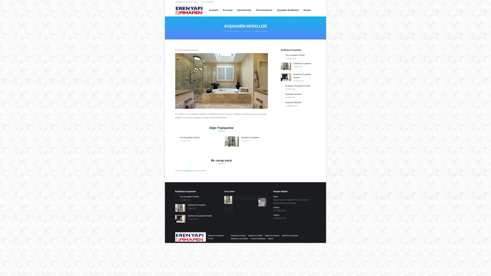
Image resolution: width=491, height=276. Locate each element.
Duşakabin (246, 31)
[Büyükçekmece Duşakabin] (262, 202)
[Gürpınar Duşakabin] (237, 199)
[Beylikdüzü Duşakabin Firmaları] (245, 197)
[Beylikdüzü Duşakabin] (228, 200)
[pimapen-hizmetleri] (228, 211)
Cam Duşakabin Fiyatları (190, 137)
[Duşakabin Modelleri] (262, 197)
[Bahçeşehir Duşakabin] (245, 199)
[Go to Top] (487, 272)
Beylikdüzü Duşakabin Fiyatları (302, 76)
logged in (188, 170)
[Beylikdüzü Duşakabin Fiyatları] (237, 197)
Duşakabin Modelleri (293, 94)
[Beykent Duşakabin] (254, 199)
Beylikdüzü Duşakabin (231, 31)
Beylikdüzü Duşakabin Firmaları (297, 86)
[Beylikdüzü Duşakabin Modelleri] (254, 197)
